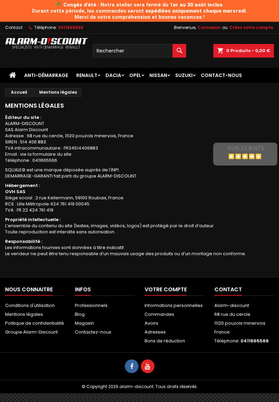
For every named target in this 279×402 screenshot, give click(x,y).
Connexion (209, 27)
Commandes (159, 314)
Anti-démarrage (46, 75)
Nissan (158, 75)
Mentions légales (24, 314)
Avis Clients (246, 148)
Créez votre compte (251, 27)
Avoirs (151, 323)
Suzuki (184, 75)
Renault (86, 75)
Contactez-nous (93, 332)
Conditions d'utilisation (30, 305)
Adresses (155, 332)
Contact (13, 27)
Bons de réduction (165, 341)
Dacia (113, 75)
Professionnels (91, 305)
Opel (135, 75)
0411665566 (70, 27)
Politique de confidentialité (34, 323)
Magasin (84, 323)
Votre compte (166, 289)
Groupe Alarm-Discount (31, 332)
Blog (80, 314)
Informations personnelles (174, 305)
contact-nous (221, 75)
